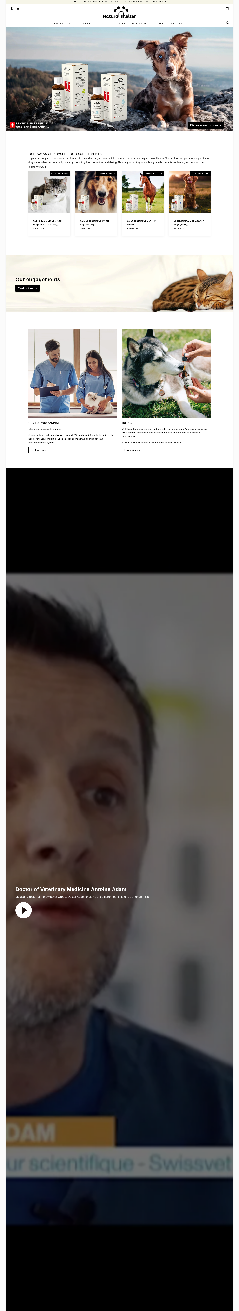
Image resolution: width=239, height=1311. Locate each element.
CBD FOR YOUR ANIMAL (133, 24)
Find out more (27, 288)
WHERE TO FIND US (174, 24)
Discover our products (205, 125)
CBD (103, 24)
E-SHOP (85, 24)
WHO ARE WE (61, 24)
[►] (23, 910)
